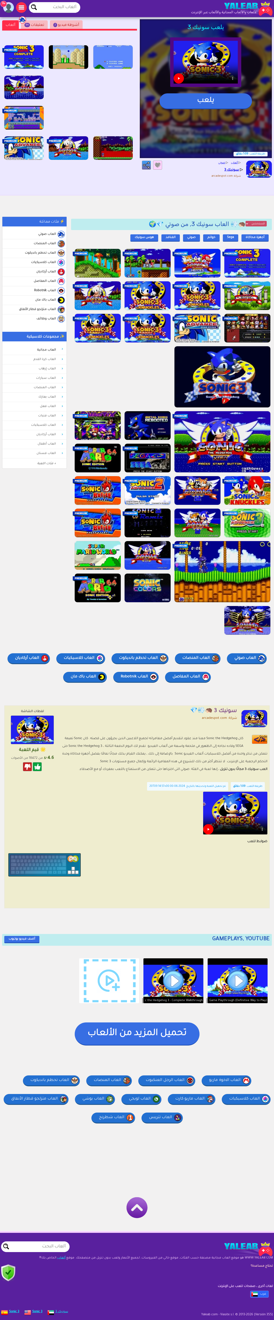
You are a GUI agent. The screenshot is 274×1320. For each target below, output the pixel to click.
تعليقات (35, 25)
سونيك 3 (61, 1312)
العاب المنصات (45, 243)
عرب (263, 1294)
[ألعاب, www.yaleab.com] (244, 8)
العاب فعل (48, 406)
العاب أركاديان (46, 272)
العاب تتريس (160, 1117)
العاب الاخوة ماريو (225, 1080)
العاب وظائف (46, 319)
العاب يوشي (93, 1099)
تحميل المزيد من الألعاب (137, 1033)
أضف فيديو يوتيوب (22, 939)
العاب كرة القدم (44, 359)
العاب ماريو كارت (190, 1099)
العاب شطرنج (111, 1117)
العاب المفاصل (45, 281)
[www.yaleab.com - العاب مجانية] (244, 1248)
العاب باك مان (45, 300)
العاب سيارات (46, 378)
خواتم (211, 237)
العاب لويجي (140, 1099)
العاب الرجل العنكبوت (165, 1080)
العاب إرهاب (47, 369)
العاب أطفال (47, 444)
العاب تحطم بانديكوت (40, 253)
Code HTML (262, 739)
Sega (230, 237)
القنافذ (171, 237)
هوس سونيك (144, 237)
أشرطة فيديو (67, 25)
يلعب (205, 101)
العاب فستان (46, 453)
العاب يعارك (47, 397)
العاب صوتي (47, 234)
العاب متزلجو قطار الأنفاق (37, 309)
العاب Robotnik (45, 290)
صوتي (191, 237)
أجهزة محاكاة (255, 237)
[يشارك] (146, 165)
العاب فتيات (47, 416)
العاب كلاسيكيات (43, 262)
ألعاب (10, 25)
